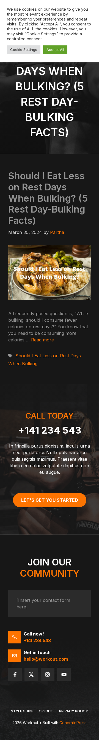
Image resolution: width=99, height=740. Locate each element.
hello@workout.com (46, 659)
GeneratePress (73, 722)
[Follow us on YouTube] (64, 674)
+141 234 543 (49, 430)
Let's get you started (49, 500)
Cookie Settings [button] (23, 49)
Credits (46, 711)
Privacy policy (73, 711)
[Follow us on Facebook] (15, 674)
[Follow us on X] (31, 674)
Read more (42, 340)
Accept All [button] (55, 49)
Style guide (22, 711)
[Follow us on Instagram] (47, 674)
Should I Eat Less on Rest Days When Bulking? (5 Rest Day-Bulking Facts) (48, 198)
